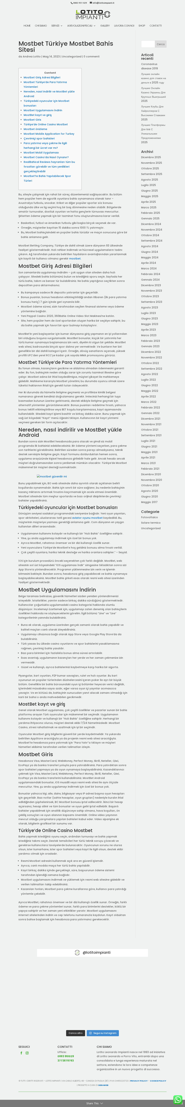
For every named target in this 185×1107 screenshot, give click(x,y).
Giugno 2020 (149, 496)
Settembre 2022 (151, 369)
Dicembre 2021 (150, 419)
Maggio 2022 (149, 391)
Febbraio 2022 (150, 407)
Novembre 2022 (151, 357)
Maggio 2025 (149, 196)
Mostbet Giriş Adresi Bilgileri (42, 77)
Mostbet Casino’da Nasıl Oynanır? (46, 157)
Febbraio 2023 (150, 341)
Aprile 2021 (148, 457)
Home (27, 25)
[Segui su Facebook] (21, 1053)
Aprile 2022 (148, 396)
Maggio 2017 (149, 502)
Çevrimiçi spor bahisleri (39, 138)
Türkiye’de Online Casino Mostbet (46, 124)
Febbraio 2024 (150, 274)
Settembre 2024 (151, 240)
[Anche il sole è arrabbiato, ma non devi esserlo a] (130, 1017)
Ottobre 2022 (150, 363)
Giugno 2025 (149, 190)
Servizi (55, 25)
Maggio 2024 (149, 257)
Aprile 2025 (148, 202)
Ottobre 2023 (150, 296)
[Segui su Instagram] (27, 1053)
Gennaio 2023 (150, 346)
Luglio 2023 (148, 313)
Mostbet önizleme (35, 129)
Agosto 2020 (149, 491)
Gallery (105, 25)
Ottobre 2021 (149, 430)
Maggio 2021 (149, 452)
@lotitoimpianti (97, 952)
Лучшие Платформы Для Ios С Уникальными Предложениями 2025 (153, 133)
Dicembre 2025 (151, 157)
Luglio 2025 (148, 185)
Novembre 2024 (151, 229)
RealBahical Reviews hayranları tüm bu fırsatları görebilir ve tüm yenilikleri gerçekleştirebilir (49, 166)
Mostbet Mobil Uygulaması (41, 152)
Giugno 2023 (149, 318)
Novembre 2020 (151, 480)
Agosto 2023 (149, 307)
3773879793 (65, 1060)
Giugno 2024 (149, 252)
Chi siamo (41, 25)
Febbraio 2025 (150, 213)
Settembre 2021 (151, 435)
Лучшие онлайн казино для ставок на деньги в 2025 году (153, 78)
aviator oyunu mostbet (87, 518)
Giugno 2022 (149, 385)
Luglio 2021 (148, 441)
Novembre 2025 (151, 163)
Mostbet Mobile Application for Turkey (49, 134)
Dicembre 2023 (151, 285)
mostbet (75, 258)
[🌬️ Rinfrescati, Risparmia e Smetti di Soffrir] (55, 1017)
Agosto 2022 (149, 374)
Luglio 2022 (148, 380)
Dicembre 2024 (151, 224)
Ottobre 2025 (150, 168)
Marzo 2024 (149, 268)
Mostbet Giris (32, 120)
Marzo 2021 (148, 463)
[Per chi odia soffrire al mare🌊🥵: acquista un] (130, 995)
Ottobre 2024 (150, 235)
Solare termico (151, 523)
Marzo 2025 (148, 207)
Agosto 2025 (149, 179)
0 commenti (91, 56)
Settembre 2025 (151, 174)
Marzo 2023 (148, 335)
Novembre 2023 (151, 291)
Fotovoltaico (149, 517)
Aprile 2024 (148, 263)
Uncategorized (71, 56)
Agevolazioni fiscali (79, 25)
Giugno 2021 (149, 446)
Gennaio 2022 (150, 413)
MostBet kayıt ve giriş (38, 115)
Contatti (156, 25)
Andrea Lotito (32, 56)
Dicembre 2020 (151, 474)
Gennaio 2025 (150, 218)
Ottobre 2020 (150, 485)
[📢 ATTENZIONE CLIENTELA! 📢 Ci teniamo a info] (92, 995)
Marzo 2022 (148, 402)
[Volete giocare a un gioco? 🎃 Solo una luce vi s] (55, 973)
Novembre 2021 (151, 424)
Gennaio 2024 (150, 279)
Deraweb (103, 1085)
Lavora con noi (124, 25)
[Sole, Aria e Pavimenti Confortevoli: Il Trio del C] (130, 973)
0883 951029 (65, 1056)
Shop (142, 25)
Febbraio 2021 (150, 469)
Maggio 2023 (149, 324)
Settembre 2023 (151, 302)
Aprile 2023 (148, 330)
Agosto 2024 (149, 246)
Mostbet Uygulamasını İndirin (43, 110)
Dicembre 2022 (151, 352)
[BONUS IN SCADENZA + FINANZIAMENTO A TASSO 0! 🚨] (92, 973)
